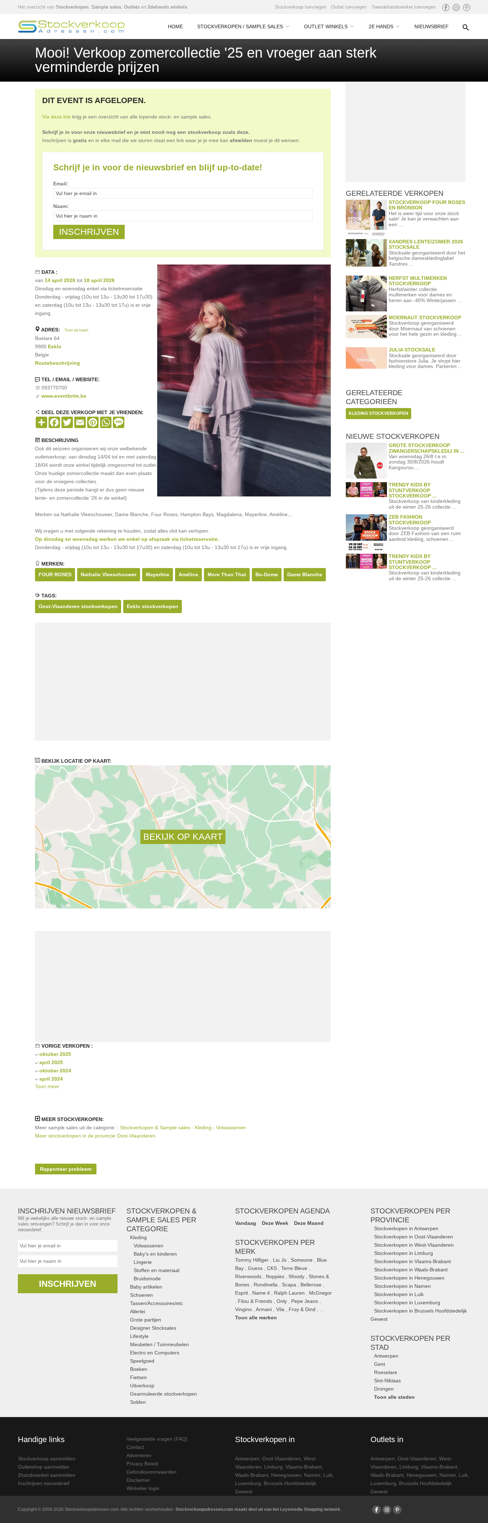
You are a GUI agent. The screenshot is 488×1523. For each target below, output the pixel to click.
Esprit (241, 1293)
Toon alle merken (256, 1317)
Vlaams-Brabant (303, 1467)
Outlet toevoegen (349, 7)
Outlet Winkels (326, 26)
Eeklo (54, 346)
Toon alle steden (394, 1397)
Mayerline (157, 574)
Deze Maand (309, 1223)
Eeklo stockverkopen (152, 606)
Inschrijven (67, 1284)
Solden (138, 1402)
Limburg (273, 1467)
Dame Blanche (304, 574)
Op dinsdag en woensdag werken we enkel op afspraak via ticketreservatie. (127, 539)
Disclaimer (138, 1480)
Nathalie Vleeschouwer (108, 574)
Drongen (384, 1389)
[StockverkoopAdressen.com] (71, 26)
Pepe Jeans (304, 1301)
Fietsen (138, 1377)
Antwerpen (386, 1356)
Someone (302, 1260)
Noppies (275, 1276)
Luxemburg (248, 1483)
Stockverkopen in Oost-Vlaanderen (413, 1237)
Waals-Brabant (251, 1475)
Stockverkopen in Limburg (403, 1253)
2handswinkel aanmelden (46, 1475)
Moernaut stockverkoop (425, 317)
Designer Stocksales (153, 1328)
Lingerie (143, 1262)
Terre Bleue (294, 1268)
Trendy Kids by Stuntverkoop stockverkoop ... (413, 490)
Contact (135, 1447)
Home (175, 26)
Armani (264, 1309)
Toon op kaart (76, 330)
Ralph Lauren (289, 1293)
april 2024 (51, 1079)
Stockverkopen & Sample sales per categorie (161, 1220)
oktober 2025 (55, 1054)
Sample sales (106, 7)
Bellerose (311, 1284)
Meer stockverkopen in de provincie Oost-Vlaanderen (95, 1136)
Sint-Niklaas (387, 1380)
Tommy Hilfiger (252, 1260)
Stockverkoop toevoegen (300, 7)
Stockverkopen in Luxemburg (407, 1302)
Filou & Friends (255, 1301)
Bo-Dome (266, 574)
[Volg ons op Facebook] (445, 7)
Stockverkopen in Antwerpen (406, 1228)
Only (282, 1301)
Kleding (138, 1237)
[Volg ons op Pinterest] (466, 7)
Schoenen (141, 1295)
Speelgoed (142, 1361)
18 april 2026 (99, 280)
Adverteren (138, 1455)
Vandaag (245, 1223)
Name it (261, 1293)
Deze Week (275, 1223)
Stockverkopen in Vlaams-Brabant (412, 1261)
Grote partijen (145, 1320)
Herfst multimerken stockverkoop (418, 280)
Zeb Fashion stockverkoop (410, 519)
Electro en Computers (154, 1352)
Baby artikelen (146, 1287)
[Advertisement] (183, 681)
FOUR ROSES (55, 574)
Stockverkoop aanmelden (46, 1458)
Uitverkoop (142, 1385)
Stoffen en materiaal (156, 1270)
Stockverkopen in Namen (402, 1286)
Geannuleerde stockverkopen (163, 1394)
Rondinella (266, 1284)
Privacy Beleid (142, 1463)
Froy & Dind (302, 1309)
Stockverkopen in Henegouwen (409, 1278)
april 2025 (51, 1062)
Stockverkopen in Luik (399, 1294)
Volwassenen (148, 1245)
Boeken (138, 1369)
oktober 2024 (55, 1070)
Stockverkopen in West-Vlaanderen (414, 1245)
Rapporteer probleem (65, 1169)
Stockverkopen (72, 7)
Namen (312, 1475)
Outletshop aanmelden (43, 1467)
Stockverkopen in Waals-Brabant (411, 1269)
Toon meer (47, 1086)
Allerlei (137, 1311)
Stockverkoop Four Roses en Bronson (427, 204)
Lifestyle (139, 1336)
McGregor (320, 1293)
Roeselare (385, 1372)
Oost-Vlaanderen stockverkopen (78, 606)
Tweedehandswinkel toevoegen (403, 7)
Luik (328, 1475)
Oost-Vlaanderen (281, 1458)
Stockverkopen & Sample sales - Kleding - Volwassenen (183, 1127)
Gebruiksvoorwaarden (151, 1472)
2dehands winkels (167, 7)
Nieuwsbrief (431, 26)
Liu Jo (280, 1260)
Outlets (132, 7)
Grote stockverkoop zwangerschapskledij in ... (426, 447)
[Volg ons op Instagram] (456, 7)
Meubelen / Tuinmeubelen (159, 1344)
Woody (296, 1276)
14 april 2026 (60, 280)
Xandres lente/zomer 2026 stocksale (426, 244)
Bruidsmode (147, 1278)
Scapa (289, 1284)
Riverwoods (248, 1276)
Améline (188, 574)
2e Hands (381, 26)
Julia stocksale (412, 350)
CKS (272, 1268)
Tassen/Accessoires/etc (156, 1303)
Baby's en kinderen (155, 1254)
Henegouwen (286, 1475)
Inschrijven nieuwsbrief (43, 1483)
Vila (280, 1309)
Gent (379, 1364)
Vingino (243, 1309)
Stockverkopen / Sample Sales (240, 26)
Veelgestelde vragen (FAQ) (157, 1439)
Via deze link (56, 117)
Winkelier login (142, 1488)
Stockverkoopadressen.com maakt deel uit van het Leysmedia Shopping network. (258, 1509)
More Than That (227, 574)
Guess (255, 1268)
